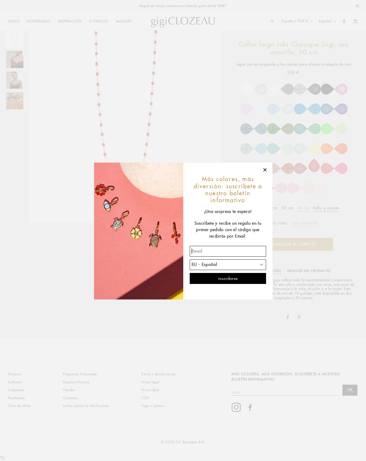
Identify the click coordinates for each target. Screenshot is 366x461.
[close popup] (265, 170)
